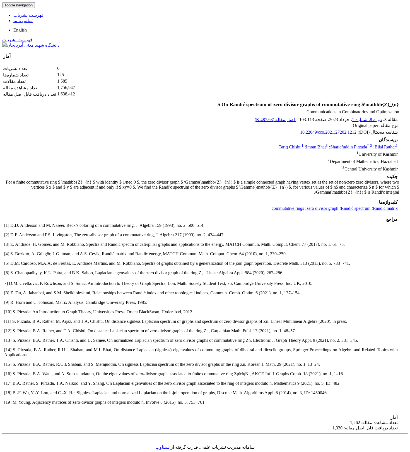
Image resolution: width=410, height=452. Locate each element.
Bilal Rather (385, 147)
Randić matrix (385, 208)
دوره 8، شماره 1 (367, 119)
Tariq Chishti (290, 147)
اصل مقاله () (275, 119)
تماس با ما (23, 20)
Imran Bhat (316, 147)
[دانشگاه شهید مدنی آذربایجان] (30, 45)
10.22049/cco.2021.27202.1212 (328, 132)
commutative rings (288, 208)
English (20, 30)
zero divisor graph (322, 208)
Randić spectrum (355, 208)
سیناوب (162, 447)
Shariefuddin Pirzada (349, 147)
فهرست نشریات (28, 15)
